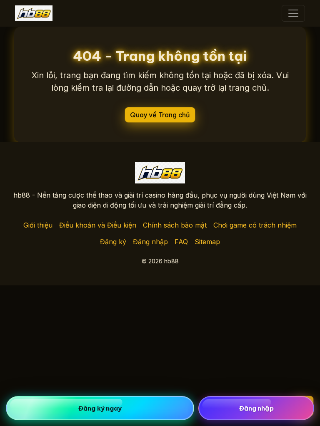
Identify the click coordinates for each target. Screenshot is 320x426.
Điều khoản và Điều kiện (97, 225)
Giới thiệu (37, 225)
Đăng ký (113, 242)
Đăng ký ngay (100, 408)
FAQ (181, 242)
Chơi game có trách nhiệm (255, 225)
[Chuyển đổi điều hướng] (293, 13)
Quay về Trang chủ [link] (160, 115)
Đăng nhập (150, 242)
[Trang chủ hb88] (33, 13)
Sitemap (207, 242)
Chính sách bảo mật (175, 225)
